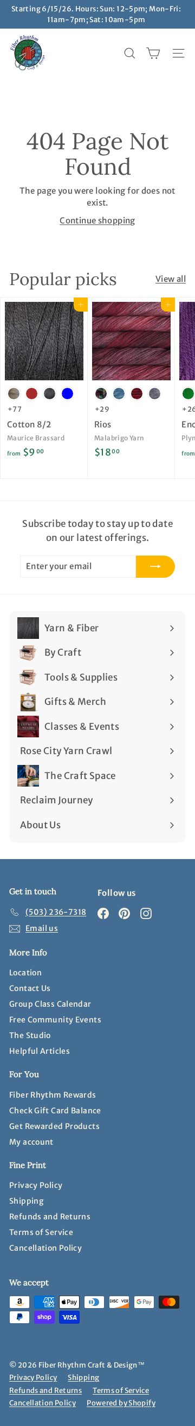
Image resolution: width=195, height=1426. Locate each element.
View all (170, 279)
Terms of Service (41, 1232)
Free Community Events (55, 1020)
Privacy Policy (35, 1185)
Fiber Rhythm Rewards (52, 1095)
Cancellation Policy (45, 1248)
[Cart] (153, 53)
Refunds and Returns (49, 1217)
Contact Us (30, 988)
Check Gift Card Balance (55, 1110)
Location (25, 973)
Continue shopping (97, 220)
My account (31, 1142)
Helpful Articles (39, 1051)
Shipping (26, 1201)
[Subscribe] (155, 567)
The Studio (30, 1035)
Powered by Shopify (121, 1403)
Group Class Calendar (50, 1004)
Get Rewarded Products (54, 1126)
